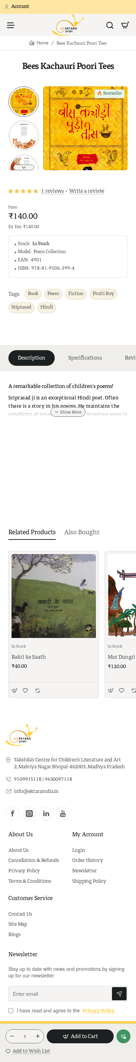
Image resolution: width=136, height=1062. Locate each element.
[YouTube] (63, 813)
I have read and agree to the (65, 1010)
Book (33, 294)
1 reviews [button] (52, 191)
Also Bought (81, 532)
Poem (53, 294)
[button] (23, 89)
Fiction (76, 294)
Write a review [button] (86, 191)
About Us (20, 835)
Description (31, 358)
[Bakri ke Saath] (54, 596)
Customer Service (30, 898)
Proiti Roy (103, 294)
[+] (38, 1036)
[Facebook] (13, 813)
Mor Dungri (121, 657)
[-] (12, 1036)
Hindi (46, 307)
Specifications (85, 358)
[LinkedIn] (46, 813)
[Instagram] (29, 813)
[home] (39, 43)
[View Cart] (125, 25)
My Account (88, 835)
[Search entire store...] (109, 25)
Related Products (32, 532)
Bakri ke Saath (29, 657)
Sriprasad (21, 307)
